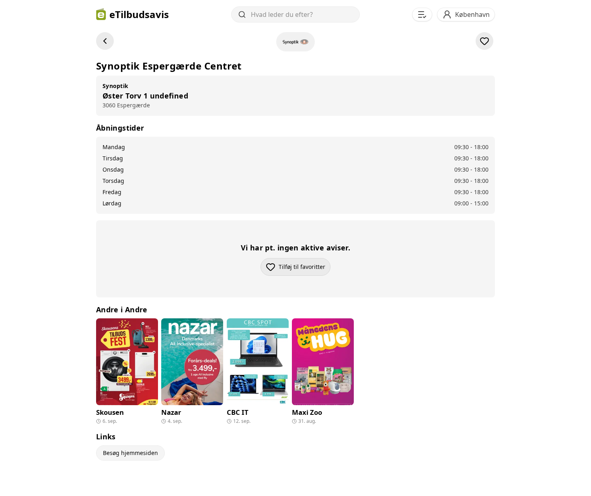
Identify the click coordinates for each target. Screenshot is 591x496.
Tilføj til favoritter (304, 269)
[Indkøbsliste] (422, 14)
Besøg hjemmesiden (130, 453)
